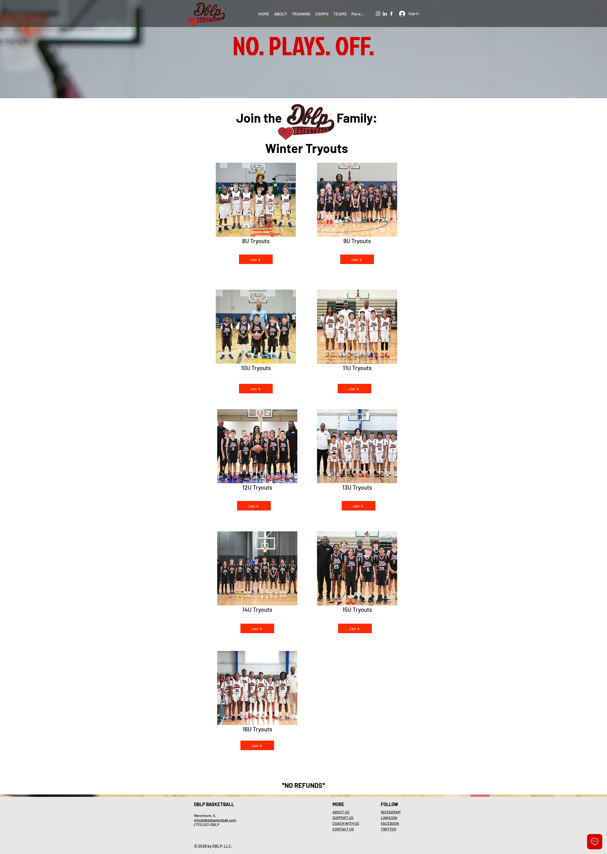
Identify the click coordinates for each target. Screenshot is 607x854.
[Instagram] (378, 14)
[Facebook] (391, 14)
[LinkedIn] (385, 14)
